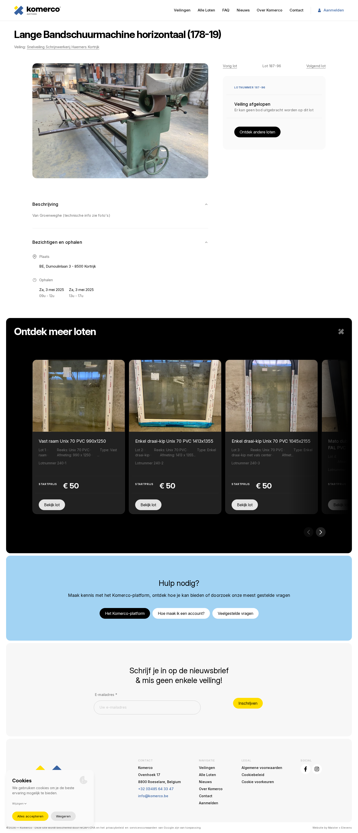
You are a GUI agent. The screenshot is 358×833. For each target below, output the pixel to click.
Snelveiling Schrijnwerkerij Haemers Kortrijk (63, 47)
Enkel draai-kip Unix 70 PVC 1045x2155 (271, 441)
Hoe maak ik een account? (181, 613)
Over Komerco (269, 10)
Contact (296, 10)
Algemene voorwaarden (262, 768)
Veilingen (182, 10)
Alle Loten (206, 10)
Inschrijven (247, 703)
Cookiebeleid (253, 775)
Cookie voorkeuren (258, 782)
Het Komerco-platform (125, 613)
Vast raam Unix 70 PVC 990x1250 (72, 441)
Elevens (346, 827)
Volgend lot (316, 66)
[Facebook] (306, 769)
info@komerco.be (153, 796)
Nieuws (243, 10)
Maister (333, 827)
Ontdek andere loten (257, 132)
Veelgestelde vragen (235, 613)
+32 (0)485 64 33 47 (156, 789)
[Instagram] (317, 769)
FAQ (225, 10)
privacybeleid (115, 827)
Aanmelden (334, 10)
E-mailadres (106, 695)
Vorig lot (230, 66)
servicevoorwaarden (143, 827)
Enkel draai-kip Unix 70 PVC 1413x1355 (174, 441)
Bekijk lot (52, 504)
